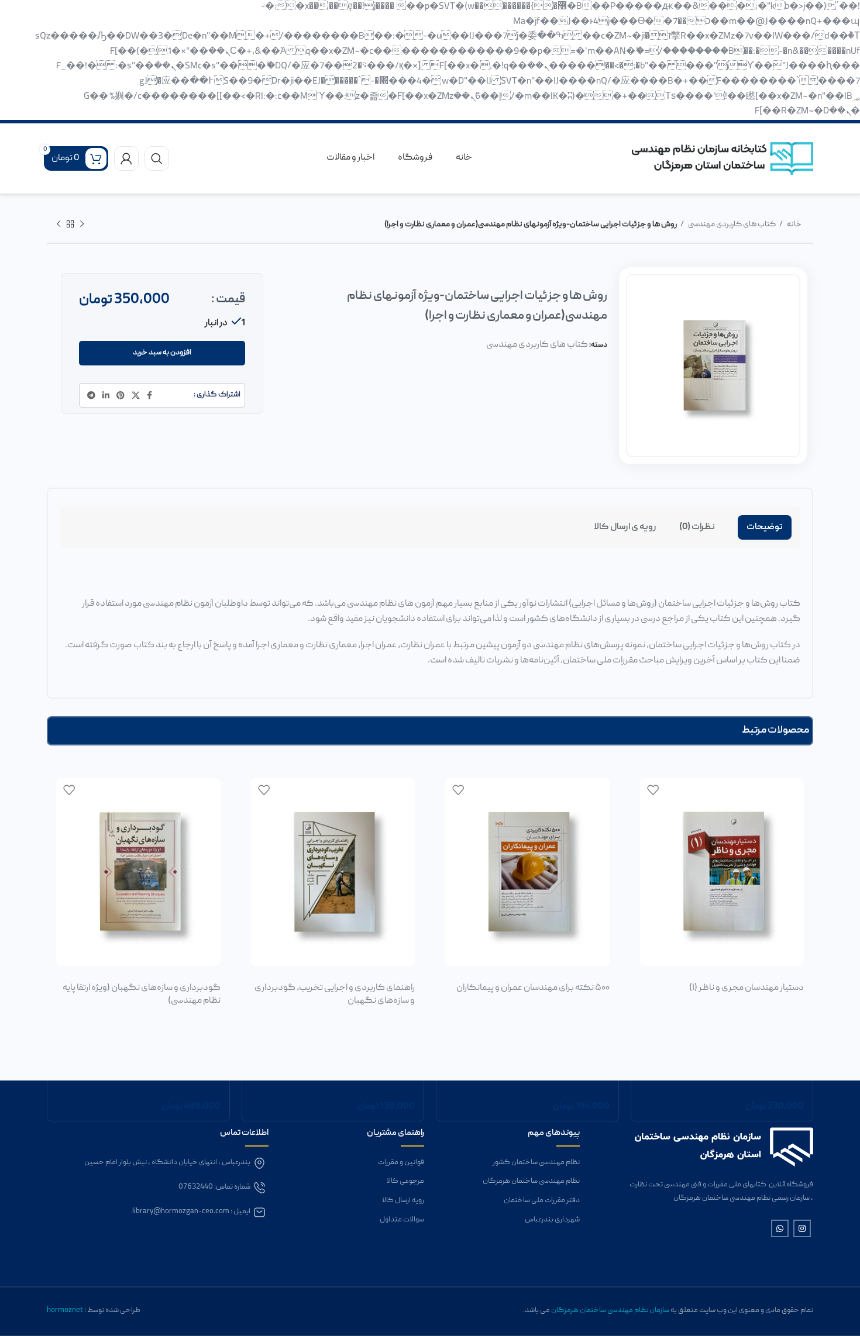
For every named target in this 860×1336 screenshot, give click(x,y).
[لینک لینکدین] (106, 395)
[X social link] (135, 395)
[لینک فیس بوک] (149, 395)
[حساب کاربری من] (126, 158)
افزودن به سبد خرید (162, 352)
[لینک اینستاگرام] (802, 1228)
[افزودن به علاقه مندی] (653, 789)
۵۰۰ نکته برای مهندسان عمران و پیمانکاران (533, 988)
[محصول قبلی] (82, 224)
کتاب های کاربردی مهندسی (731, 224)
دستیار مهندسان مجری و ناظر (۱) (746, 988)
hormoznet (65, 1310)
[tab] (765, 527)
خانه (793, 224)
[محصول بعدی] (58, 224)
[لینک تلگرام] (91, 395)
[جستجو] (157, 158)
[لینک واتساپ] (780, 1228)
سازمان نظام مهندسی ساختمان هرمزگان (610, 1310)
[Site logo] (722, 159)
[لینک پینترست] (120, 395)
